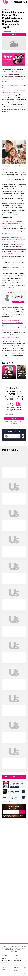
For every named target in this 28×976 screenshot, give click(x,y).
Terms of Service (18, 958)
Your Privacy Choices (17, 968)
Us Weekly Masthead (6, 960)
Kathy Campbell (7, 31)
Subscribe (18, 2)
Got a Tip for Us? (5, 962)
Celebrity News (6, 9)
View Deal (18, 301)
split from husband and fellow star (13, 223)
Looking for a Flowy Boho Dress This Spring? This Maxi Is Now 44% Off (18, 297)
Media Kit (3, 967)
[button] (24, 2)
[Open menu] (2, 1)
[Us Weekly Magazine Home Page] (5, 2)
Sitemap (3, 969)
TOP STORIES (13, 34)
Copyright (16, 962)
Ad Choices (17, 970)
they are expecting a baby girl (10, 330)
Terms (20, 421)
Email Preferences (5, 965)
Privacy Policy (14, 423)
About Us (3, 958)
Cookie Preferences (18, 965)
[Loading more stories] (14, 466)
